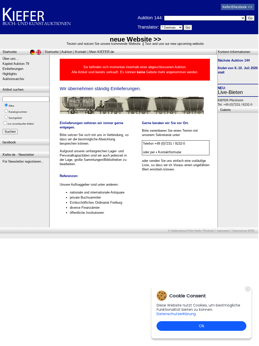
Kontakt (81, 52)
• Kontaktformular (168, 152)
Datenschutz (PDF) (243, 230)
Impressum (223, 230)
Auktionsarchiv (13, 79)
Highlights (10, 74)
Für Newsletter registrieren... (23, 161)
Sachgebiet (15, 118)
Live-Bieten (230, 92)
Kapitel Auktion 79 (16, 64)
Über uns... (11, 59)
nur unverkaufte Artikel (21, 123)
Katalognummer (18, 111)
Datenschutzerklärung (176, 313)
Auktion (66, 52)
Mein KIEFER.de (101, 52)
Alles (11, 105)
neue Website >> (135, 39)
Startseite (52, 52)
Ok (201, 326)
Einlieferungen (13, 69)
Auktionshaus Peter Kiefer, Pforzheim (192, 230)
